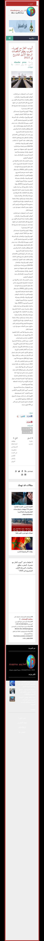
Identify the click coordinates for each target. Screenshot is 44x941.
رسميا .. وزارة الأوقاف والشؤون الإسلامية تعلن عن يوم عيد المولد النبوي (26, 684)
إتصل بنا (22, 732)
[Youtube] (22, 474)
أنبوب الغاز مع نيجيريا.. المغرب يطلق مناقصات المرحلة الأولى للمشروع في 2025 (22, 53)
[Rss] (25, 471)
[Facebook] (22, 471)
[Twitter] (19, 471)
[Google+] (15, 471)
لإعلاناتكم (22, 727)
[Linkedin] (25, 474)
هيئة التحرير (22, 723)
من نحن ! (22, 718)
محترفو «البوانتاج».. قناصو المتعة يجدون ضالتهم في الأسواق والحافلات (27, 692)
